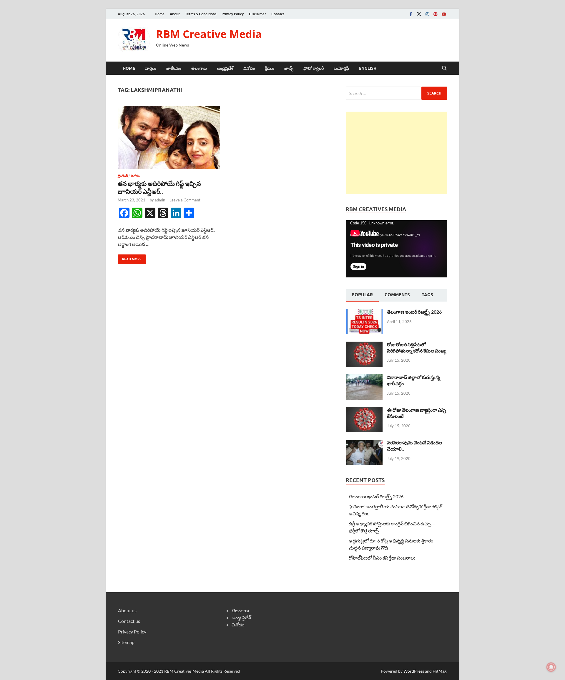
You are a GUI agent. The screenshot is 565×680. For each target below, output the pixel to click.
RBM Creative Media (209, 34)
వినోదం (249, 68)
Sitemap (126, 642)
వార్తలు (150, 68)
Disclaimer (257, 14)
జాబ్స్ (288, 68)
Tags (427, 294)
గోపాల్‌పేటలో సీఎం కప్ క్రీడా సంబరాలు (382, 557)
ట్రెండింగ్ (123, 176)
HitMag (439, 671)
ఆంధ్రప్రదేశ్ (225, 68)
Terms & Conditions (200, 14)
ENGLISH (367, 68)
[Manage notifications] (551, 667)
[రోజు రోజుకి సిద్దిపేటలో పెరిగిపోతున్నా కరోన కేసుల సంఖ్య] (364, 345)
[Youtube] (443, 14)
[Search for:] (396, 93)
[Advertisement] (396, 153)
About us (127, 610)
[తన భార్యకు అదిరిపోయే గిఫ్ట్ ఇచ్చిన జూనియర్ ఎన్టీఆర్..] (169, 137)
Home (159, 14)
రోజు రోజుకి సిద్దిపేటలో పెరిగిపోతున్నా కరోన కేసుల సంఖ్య (416, 347)
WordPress (413, 671)
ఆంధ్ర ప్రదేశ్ (241, 617)
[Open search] (444, 68)
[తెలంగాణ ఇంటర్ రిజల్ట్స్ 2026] (364, 312)
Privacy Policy (233, 14)
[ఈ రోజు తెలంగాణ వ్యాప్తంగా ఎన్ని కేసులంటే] (364, 410)
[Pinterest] (435, 14)
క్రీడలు (269, 68)
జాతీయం (173, 68)
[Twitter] (419, 14)
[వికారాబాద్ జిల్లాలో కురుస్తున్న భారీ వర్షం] (364, 377)
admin (160, 200)
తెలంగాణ (199, 68)
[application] (396, 248)
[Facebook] (410, 14)
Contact (277, 14)
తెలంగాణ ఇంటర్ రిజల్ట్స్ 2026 (414, 312)
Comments (397, 294)
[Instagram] (427, 14)
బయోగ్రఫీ (341, 68)
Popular (362, 294)
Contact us (129, 621)
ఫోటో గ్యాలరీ (313, 68)
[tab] (362, 295)
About (175, 14)
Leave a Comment (185, 200)
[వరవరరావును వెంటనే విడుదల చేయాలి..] (364, 443)
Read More (130, 257)
